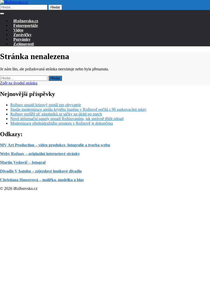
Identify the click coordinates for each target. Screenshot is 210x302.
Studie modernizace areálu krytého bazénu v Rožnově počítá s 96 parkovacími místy (78, 109)
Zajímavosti (23, 44)
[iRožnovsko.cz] (14, 2)
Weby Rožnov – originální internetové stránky (40, 154)
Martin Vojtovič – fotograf (23, 162)
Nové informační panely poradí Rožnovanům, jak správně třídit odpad (66, 118)
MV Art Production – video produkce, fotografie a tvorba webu (55, 145)
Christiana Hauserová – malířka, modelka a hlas (42, 180)
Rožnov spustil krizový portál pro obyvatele (45, 105)
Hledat (55, 7)
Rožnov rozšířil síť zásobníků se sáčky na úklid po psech (56, 114)
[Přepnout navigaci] (2, 13)
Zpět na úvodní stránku (18, 83)
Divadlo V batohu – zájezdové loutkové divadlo (41, 171)
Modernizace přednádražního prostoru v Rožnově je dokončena (61, 123)
